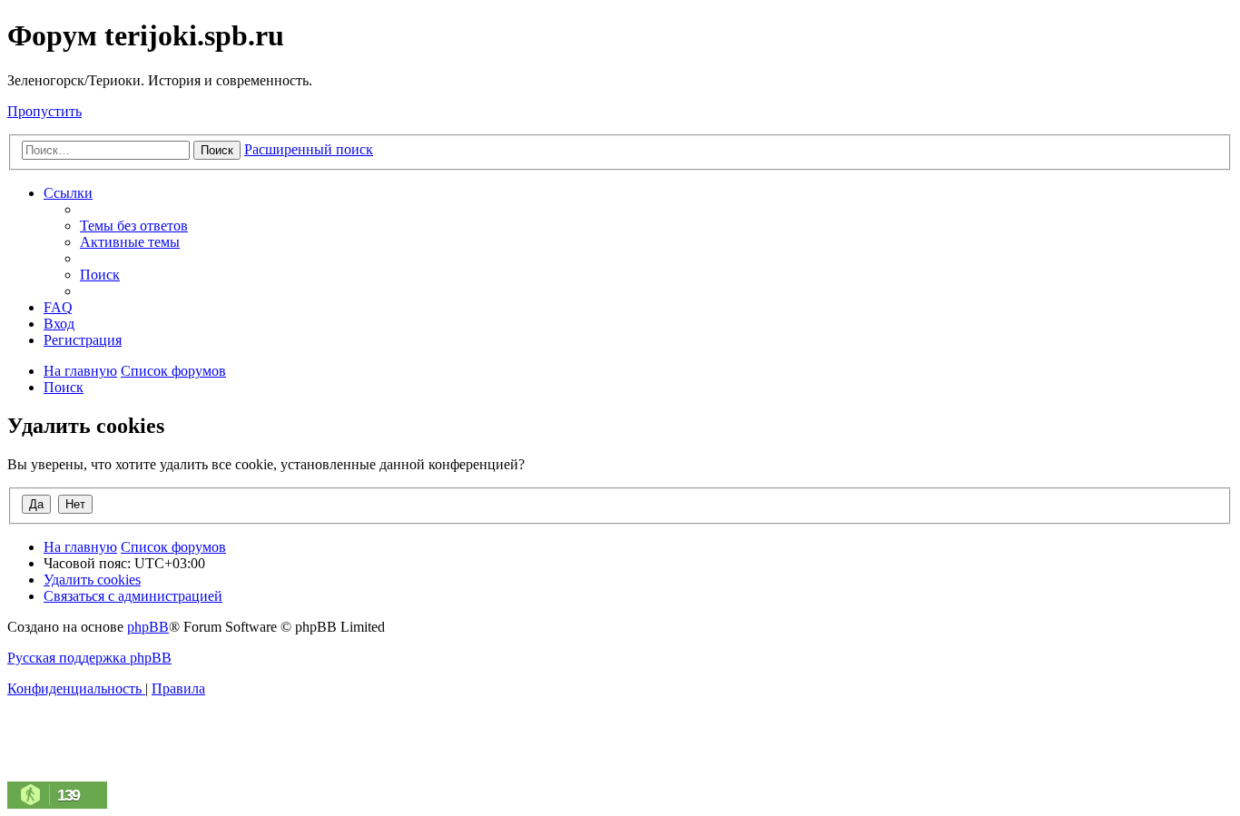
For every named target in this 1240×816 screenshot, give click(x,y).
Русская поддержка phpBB (89, 657)
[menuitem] (134, 225)
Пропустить (44, 111)
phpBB (148, 626)
